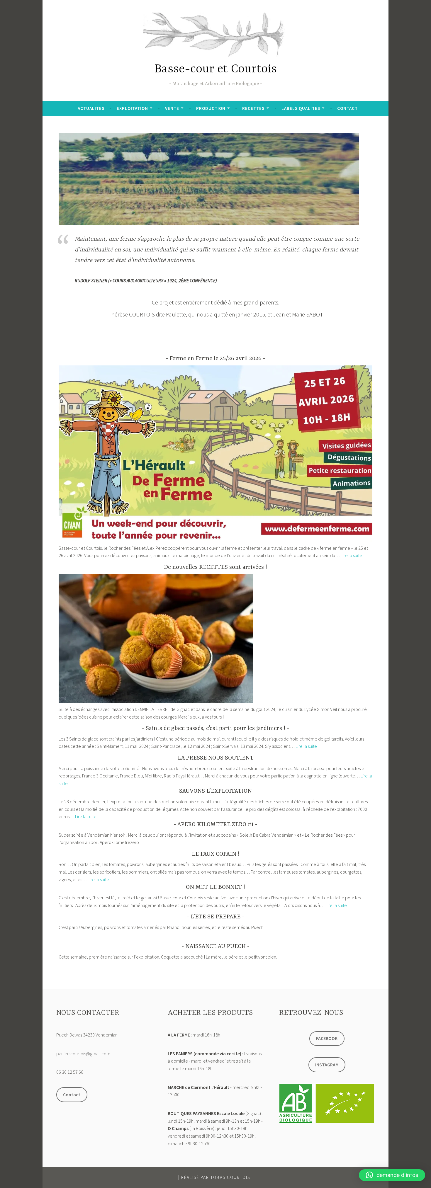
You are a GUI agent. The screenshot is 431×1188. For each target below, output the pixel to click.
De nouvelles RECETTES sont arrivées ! (215, 567)
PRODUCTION (210, 108)
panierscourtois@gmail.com (83, 1053)
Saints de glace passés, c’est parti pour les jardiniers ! (215, 728)
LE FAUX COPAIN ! (216, 854)
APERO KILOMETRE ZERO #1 (215, 824)
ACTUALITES (91, 108)
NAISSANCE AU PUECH (215, 946)
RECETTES (253, 108)
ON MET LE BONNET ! (215, 887)
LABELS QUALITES (300, 108)
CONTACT (347, 108)
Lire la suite (351, 555)
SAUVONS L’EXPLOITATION (215, 791)
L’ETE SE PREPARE (215, 916)
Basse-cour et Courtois (216, 69)
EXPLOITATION (132, 108)
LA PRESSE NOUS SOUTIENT (216, 758)
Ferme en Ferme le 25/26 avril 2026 (215, 358)
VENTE (172, 108)
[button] (392, 1175)
